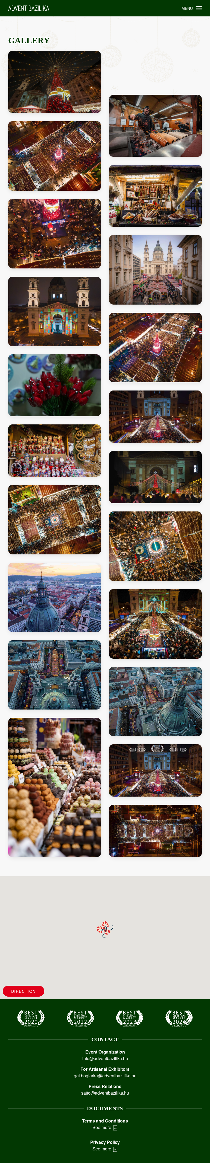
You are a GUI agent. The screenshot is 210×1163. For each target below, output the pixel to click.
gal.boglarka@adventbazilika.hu (105, 1075)
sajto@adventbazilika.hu (105, 1093)
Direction (23, 991)
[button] (192, 8)
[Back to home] (28, 8)
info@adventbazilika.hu (105, 1058)
